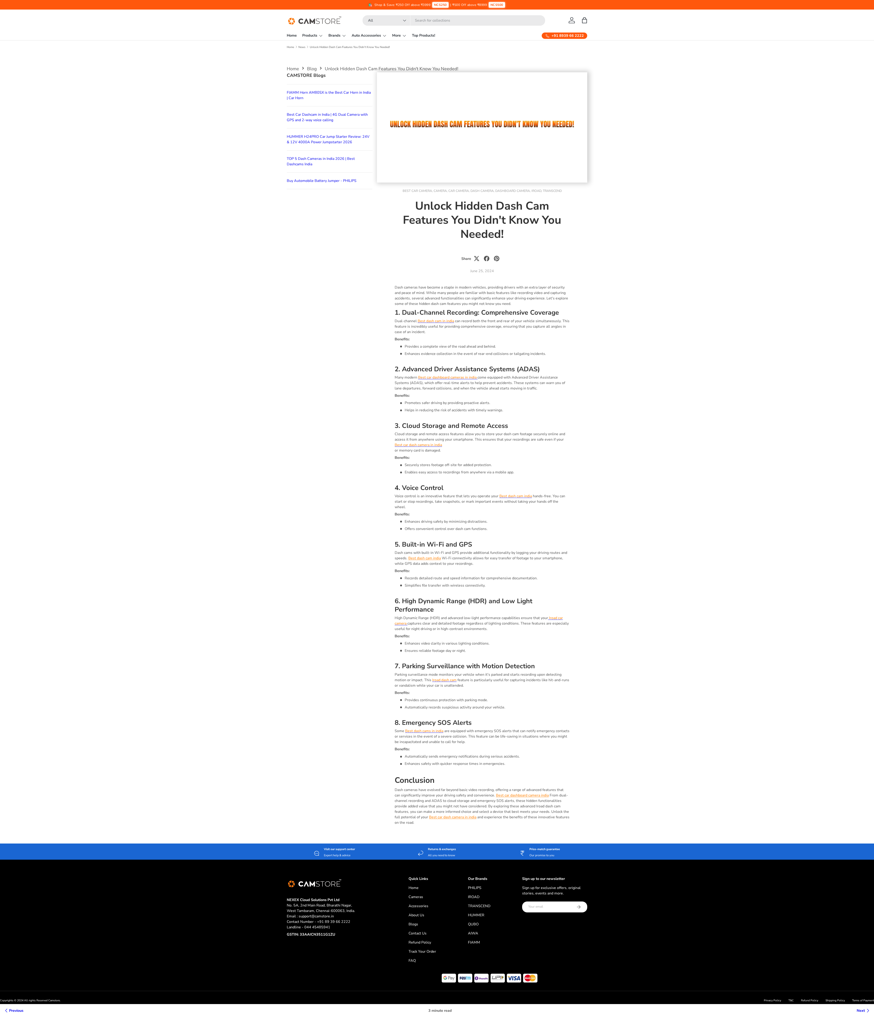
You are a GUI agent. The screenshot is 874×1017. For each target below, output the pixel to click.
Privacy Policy (772, 1000)
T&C (791, 1000)
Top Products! (423, 35)
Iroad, (537, 191)
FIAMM (474, 942)
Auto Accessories (366, 35)
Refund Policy (420, 942)
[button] (584, 20)
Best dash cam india (424, 558)
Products (309, 35)
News (301, 47)
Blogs (413, 924)
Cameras (416, 896)
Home (292, 35)
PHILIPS (474, 887)
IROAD (474, 896)
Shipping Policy (835, 1000)
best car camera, (418, 191)
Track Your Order (422, 951)
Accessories (418, 906)
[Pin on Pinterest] (497, 259)
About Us (416, 915)
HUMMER (476, 915)
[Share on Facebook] (487, 259)
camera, (441, 191)
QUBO (473, 924)
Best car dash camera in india (452, 817)
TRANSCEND (479, 906)
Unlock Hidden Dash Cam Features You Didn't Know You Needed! (350, 47)
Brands (334, 35)
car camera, (459, 191)
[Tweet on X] (477, 259)
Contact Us (418, 933)
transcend (552, 191)
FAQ (412, 960)
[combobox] (454, 20)
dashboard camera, (513, 191)
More (396, 35)
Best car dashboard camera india (522, 795)
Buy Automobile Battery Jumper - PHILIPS (321, 180)
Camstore (54, 1000)
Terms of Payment (863, 1000)
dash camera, (482, 191)
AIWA (473, 933)
